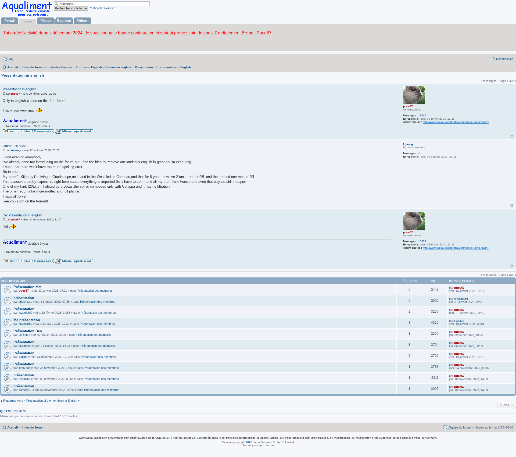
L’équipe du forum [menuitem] (459, 427)
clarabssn (25, 345)
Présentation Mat (27, 287)
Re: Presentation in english (22, 215)
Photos (46, 21)
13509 (422, 115)
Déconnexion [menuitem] (504, 58)
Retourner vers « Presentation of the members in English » (41, 400)
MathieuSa (25, 323)
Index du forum (33, 427)
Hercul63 (24, 378)
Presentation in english (22, 75)
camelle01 (25, 389)
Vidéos (82, 21)
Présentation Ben (27, 331)
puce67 (408, 106)
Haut (511, 136)
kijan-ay (408, 144)
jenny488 (24, 367)
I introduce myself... (17, 146)
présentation (23, 298)
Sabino (23, 356)
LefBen (23, 334)
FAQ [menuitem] (10, 58)
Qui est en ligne (13, 411)
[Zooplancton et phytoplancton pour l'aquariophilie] (28, 16)
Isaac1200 (25, 312)
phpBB (245, 442)
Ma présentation (26, 320)
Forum (28, 22)
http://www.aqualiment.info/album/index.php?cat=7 (456, 121)
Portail (10, 21)
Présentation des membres (95, 290)
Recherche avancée (102, 8)
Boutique (64, 21)
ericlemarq (25, 301)
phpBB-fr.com (265, 445)
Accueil (12, 427)
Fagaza (459, 320)
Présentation (23, 309)
